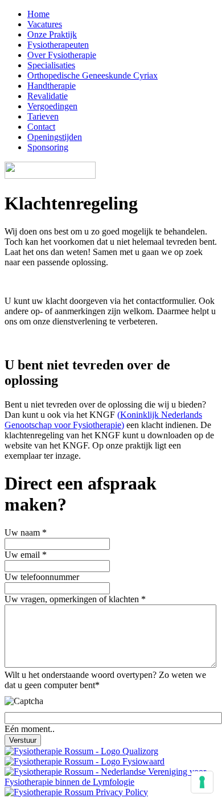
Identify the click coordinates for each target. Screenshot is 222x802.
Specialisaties (51, 65)
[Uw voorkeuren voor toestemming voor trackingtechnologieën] (202, 782)
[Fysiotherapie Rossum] (50, 175)
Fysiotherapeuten (58, 45)
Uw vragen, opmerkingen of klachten (75, 599)
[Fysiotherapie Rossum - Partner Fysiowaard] (85, 761)
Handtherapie (51, 86)
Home (38, 14)
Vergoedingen (52, 106)
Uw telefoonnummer (42, 577)
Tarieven (43, 116)
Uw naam (26, 532)
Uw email (26, 555)
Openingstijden (54, 137)
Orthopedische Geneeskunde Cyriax (92, 75)
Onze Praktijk (52, 34)
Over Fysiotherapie (61, 55)
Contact (41, 126)
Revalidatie (47, 96)
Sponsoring (47, 147)
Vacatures (44, 24)
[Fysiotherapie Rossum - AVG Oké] (76, 792)
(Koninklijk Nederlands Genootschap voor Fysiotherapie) (103, 420)
